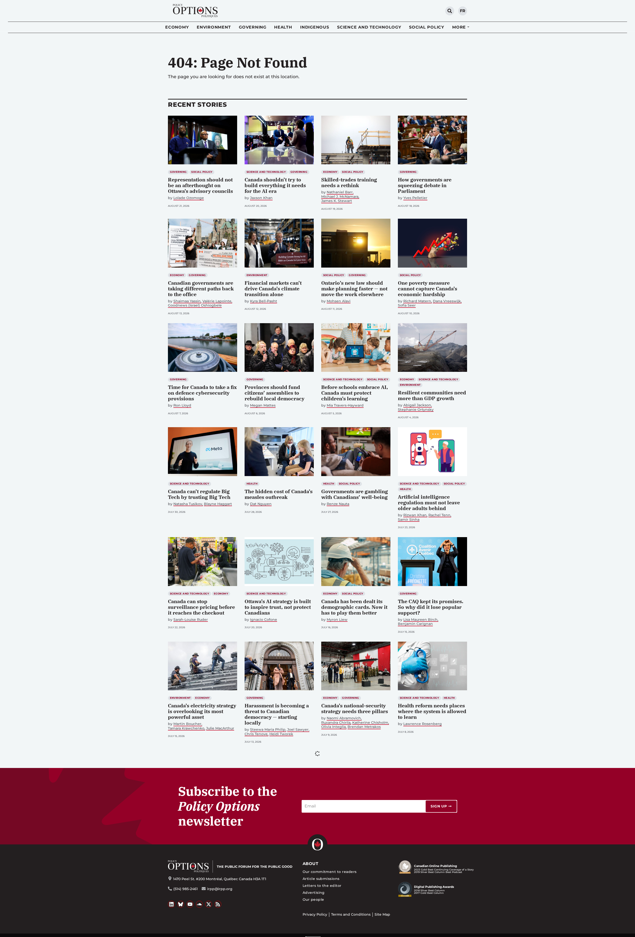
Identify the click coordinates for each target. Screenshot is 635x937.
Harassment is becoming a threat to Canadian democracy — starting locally (277, 714)
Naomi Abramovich (344, 718)
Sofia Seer (407, 305)
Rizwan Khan (415, 515)
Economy (177, 27)
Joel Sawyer (298, 730)
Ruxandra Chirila (335, 723)
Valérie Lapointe (216, 301)
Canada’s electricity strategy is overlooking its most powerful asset (202, 711)
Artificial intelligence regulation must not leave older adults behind (429, 502)
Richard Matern (417, 301)
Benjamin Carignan (415, 624)
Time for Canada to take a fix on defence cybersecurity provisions (202, 393)
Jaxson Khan (261, 198)
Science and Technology (369, 27)
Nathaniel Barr (340, 192)
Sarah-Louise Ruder (190, 620)
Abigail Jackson (417, 405)
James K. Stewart (336, 201)
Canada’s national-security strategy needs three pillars (354, 708)
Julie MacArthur (220, 728)
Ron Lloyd (182, 405)
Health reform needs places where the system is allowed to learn (432, 711)
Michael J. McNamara (339, 197)
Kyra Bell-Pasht (263, 301)
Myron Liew (337, 620)
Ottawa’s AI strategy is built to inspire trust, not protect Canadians (278, 607)
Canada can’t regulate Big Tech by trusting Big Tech (199, 494)
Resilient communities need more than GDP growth (432, 395)
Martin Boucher (187, 724)
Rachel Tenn (439, 515)
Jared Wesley (415, 934)
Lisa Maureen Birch (420, 620)
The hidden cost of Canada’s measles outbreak (279, 494)
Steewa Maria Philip (268, 730)
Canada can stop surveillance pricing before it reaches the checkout (201, 607)
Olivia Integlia (333, 727)
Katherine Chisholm (370, 723)
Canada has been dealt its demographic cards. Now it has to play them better (354, 607)
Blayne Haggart (218, 504)
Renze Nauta (338, 504)
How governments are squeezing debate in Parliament (424, 185)
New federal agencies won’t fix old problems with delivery (278, 927)
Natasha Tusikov (187, 504)
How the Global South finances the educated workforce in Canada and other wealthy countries (198, 824)
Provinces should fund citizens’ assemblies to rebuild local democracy (274, 393)
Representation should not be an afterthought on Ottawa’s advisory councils (200, 185)
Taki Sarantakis (340, 828)
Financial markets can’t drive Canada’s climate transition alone (273, 288)
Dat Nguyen (261, 504)
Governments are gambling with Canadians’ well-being (354, 494)
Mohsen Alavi (338, 301)
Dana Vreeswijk (447, 301)
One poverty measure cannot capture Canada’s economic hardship (427, 288)
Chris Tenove (256, 734)
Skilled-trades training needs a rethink (349, 182)
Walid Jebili (183, 934)
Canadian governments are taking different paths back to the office (201, 288)
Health (283, 27)
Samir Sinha (408, 520)
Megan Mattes (263, 405)
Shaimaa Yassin (187, 301)
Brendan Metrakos (364, 727)
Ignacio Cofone (263, 620)
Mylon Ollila (260, 828)
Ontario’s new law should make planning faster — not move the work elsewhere (354, 288)
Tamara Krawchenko (186, 728)
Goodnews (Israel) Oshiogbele (195, 305)
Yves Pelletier (415, 198)
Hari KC (179, 840)
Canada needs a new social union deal (430, 924)
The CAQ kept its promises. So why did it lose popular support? (430, 607)
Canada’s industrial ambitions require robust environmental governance (431, 821)
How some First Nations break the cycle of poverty (276, 818)
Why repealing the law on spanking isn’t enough (199, 924)
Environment (214, 27)
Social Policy (426, 27)
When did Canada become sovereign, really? (352, 818)
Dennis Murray (416, 834)
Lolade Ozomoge (188, 198)
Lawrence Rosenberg (422, 724)
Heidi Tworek (281, 734)
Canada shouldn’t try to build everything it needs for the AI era (275, 185)
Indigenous (314, 27)
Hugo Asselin (284, 828)
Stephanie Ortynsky (416, 410)
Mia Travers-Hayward (345, 405)
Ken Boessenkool (444, 934)
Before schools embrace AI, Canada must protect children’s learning (354, 393)
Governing (252, 27)
